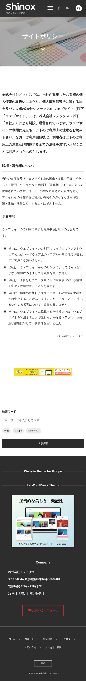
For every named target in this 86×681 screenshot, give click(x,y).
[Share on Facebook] (59, 8)
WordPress (33, 431)
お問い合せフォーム (45, 610)
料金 (6, 431)
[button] (79, 8)
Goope (18, 431)
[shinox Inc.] (20, 6)
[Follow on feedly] (67, 8)
